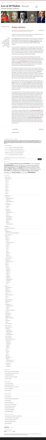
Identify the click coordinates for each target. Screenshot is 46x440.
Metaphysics (7, 316)
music (29, 169)
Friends (7, 184)
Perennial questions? (8, 400)
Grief (7, 251)
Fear (7, 249)
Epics (7, 213)
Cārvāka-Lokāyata (9, 212)
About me (3, 2)
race (18, 170)
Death (6, 180)
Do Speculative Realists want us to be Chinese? (12, 386)
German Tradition (8, 337)
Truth (6, 322)
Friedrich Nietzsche (35, 166)
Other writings (31, 2)
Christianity (7, 328)
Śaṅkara (26, 172)
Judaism (7, 355)
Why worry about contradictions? (9, 409)
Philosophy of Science (9, 360)
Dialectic (7, 307)
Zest (7, 283)
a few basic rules (26, 141)
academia (11, 163)
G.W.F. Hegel (7, 167)
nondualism (39, 169)
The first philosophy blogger (9, 411)
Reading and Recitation (9, 294)
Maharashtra (7, 43)
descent (13, 82)
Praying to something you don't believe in (11, 419)
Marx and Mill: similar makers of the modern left (16, 154)
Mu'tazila (7, 351)
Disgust (7, 246)
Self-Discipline (8, 280)
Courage (7, 267)
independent (39, 70)
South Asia (7, 209)
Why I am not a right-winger (9, 388)
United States (16, 172)
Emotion (7, 239)
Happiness (7, 252)
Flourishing (7, 260)
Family (33, 30)
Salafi (7, 352)
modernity (26, 169)
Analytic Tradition (8, 327)
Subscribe (40, 159)
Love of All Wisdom (10, 6)
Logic (7, 308)
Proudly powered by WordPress (17, 438)
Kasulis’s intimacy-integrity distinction (34, 117)
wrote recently (16, 38)
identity (21, 167)
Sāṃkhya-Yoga (8, 219)
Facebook (23, 142)
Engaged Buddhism (7, 166)
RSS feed (5, 143)
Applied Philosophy (7, 178)
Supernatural (7, 320)
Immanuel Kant (26, 167)
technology (6, 172)
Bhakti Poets (8, 210)
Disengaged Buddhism (35, 165)
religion (23, 170)
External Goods (8, 258)
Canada (20, 165)
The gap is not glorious (8, 378)
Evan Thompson (13, 166)
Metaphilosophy (8, 231)
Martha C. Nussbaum (18, 169)
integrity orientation (33, 41)
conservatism (29, 165)
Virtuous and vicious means (9, 402)
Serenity (7, 282)
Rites (26, 31)
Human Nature (8, 314)
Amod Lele (17, 30)
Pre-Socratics (8, 343)
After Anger (16, 2)
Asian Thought (7, 195)
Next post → (41, 129)
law (12, 169)
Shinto (7, 207)
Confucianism (22, 30)
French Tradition (8, 336)
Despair (7, 245)
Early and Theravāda (27, 30)
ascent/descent (7, 39)
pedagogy (12, 170)
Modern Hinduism (17, 31)
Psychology (8, 366)
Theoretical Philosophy (8, 299)
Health (6, 186)
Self (6, 319)
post (22, 48)
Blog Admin (6, 226)
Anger (7, 240)
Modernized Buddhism (9, 201)
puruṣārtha (19, 62)
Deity (6, 302)
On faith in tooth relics (8, 390)
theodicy (10, 172)
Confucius (24, 165)
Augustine (37, 163)
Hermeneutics (8, 313)
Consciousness (8, 301)
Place (6, 187)
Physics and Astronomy (9, 361)
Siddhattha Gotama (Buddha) (32, 170)
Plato (15, 170)
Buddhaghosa (16, 165)
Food (6, 183)
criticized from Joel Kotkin (36, 110)
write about (29, 82)
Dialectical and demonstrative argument (10, 404)
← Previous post (15, 129)
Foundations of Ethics (9, 261)
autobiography (9, 165)
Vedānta (7, 222)
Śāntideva (31, 172)
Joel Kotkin (3, 43)
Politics (7, 190)
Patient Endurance (9, 279)
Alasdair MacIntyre (19, 163)
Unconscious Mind (8, 323)
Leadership (7, 276)
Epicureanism (8, 340)
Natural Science (8, 357)
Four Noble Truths (28, 166)
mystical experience (34, 169)
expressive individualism (21, 166)
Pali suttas (7, 170)
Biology (7, 358)
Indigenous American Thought (9, 228)
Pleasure (7, 255)
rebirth (20, 170)
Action (6, 236)
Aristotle (27, 163)
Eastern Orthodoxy (9, 331)
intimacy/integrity (32, 167)
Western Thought (7, 325)
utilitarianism (22, 172)
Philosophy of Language (9, 317)
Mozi (8, 44)
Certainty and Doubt (9, 305)
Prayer (7, 293)
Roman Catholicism (9, 334)
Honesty (7, 273)
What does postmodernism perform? (10, 421)
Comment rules (24, 2)
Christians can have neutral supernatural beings (16, 147)
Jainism (13, 31)
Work (6, 193)
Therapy (7, 297)
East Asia (7, 203)
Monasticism (23, 31)
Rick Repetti (6, 152)
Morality (7, 264)
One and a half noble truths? (9, 383)
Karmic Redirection (8, 287)
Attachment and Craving (9, 242)
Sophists (7, 346)
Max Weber (5, 44)
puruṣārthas (4, 45)
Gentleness (8, 270)
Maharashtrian (24, 61)
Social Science (29, 31)
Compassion (8, 243)
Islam (6, 349)
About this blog (10, 2)
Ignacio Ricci (32, 438)
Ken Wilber (9, 169)
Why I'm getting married (8, 423)
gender (13, 167)
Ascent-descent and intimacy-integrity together (11, 398)
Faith (7, 248)
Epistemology (7, 304)
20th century (6, 163)
